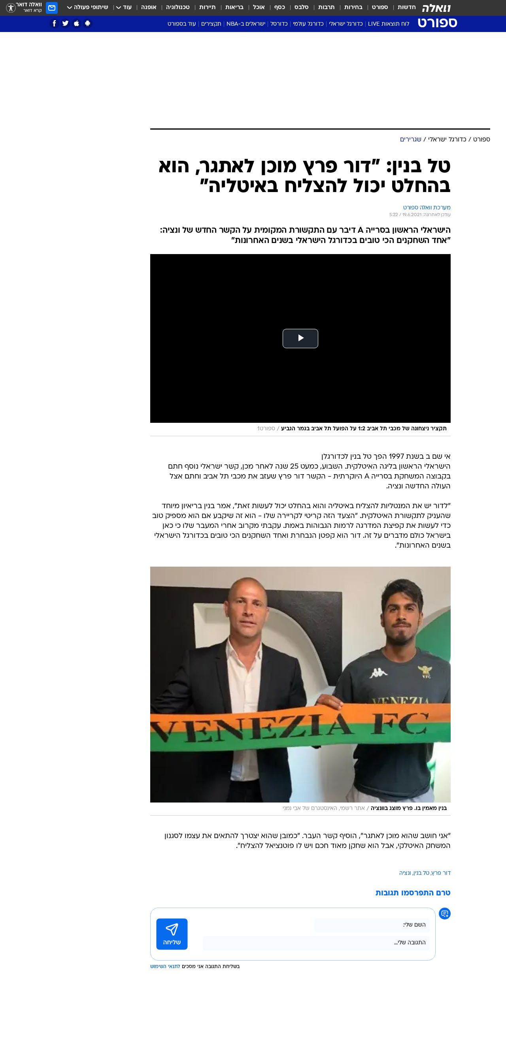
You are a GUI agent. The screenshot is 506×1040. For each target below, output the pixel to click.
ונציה (405, 873)
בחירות (353, 8)
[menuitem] (402, 8)
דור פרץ (441, 873)
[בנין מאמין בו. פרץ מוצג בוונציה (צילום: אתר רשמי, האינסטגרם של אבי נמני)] (300, 691)
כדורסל (279, 24)
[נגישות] (11, 8)
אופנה (149, 8)
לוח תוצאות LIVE (388, 24)
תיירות (207, 8)
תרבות (326, 8)
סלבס (302, 8)
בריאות (234, 8)
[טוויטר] (65, 23)
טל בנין (421, 873)
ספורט (380, 8)
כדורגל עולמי (308, 24)
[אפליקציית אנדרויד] (88, 23)
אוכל (259, 8)
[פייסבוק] (54, 23)
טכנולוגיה (178, 8)
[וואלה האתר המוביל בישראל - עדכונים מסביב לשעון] (436, 8)
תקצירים (211, 24)
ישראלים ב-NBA (246, 24)
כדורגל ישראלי (346, 24)
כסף (279, 8)
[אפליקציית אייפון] (76, 23)
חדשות (407, 8)
